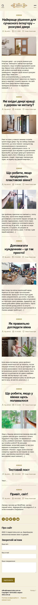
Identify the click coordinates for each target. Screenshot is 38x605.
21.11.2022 (17, 31)
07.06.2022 (17, 257)
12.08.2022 (18, 184)
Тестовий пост (19, 469)
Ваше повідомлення (8, 561)
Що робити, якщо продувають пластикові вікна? (19, 176)
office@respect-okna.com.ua (11, 590)
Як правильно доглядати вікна (19, 325)
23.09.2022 (18, 109)
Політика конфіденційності (10, 598)
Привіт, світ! (19, 494)
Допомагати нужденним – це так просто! (19, 249)
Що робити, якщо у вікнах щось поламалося (19, 397)
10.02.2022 (17, 474)
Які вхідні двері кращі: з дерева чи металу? (19, 103)
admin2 (9, 109)
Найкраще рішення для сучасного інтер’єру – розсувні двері (19, 23)
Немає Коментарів (30, 31)
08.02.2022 (17, 498)
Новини (19, 15)
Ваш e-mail (5, 553)
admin (8, 31)
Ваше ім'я (5, 544)
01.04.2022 (18, 331)
